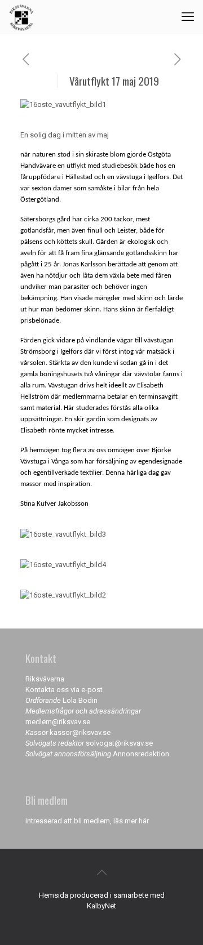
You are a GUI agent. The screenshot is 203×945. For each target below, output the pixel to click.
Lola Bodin (80, 700)
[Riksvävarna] (21, 17)
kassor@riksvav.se (80, 732)
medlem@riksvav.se (57, 721)
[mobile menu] (187, 16)
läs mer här (131, 821)
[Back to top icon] (101, 872)
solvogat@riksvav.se (119, 743)
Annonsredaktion (141, 754)
